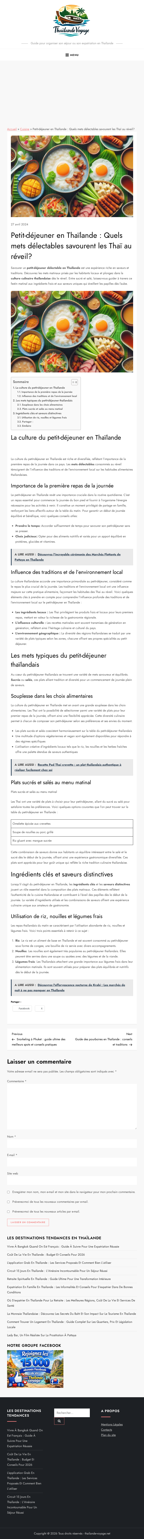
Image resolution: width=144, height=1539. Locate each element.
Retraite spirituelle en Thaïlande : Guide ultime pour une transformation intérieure (59, 1279)
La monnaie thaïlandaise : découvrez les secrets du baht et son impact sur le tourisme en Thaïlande (71, 1314)
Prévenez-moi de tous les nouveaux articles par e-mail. (46, 1211)
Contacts (106, 1430)
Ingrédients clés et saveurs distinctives (38, 413)
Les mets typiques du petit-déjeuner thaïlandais (44, 400)
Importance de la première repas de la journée (47, 392)
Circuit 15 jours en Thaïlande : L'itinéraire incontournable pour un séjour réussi (57, 1271)
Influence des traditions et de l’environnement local (49, 396)
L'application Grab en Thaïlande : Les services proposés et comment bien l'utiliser (59, 1263)
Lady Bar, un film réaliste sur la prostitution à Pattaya (41, 1335)
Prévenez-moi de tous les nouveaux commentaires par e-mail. (50, 1202)
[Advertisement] (72, 89)
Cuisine (24, 129)
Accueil (12, 129)
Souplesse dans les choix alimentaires (42, 404)
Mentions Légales (112, 1424)
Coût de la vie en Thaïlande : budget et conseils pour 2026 (46, 1254)
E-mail (12, 1155)
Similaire (26, 426)
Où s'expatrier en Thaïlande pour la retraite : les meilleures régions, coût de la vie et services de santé (71, 1303)
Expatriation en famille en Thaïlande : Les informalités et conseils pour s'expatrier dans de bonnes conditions (70, 1289)
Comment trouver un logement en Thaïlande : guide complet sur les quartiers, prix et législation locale (69, 1324)
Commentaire (16, 1081)
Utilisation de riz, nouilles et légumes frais (44, 417)
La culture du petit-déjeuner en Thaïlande (40, 388)
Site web (12, 1173)
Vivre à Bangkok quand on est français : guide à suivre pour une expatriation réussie (63, 1246)
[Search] (59, 1421)
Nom (11, 1136)
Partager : (27, 421)
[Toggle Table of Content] (72, 382)
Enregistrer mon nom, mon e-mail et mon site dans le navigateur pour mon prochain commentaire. (73, 1192)
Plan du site (108, 1435)
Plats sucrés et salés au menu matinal (42, 409)
